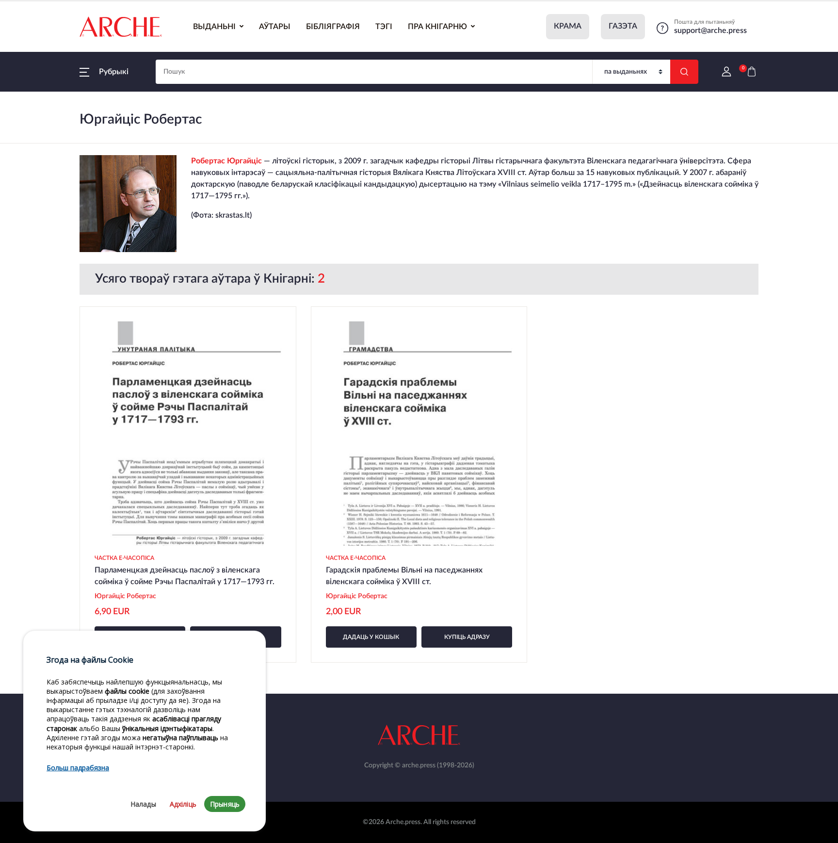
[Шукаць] (684, 72)
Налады (143, 804)
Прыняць (225, 804)
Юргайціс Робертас (126, 596)
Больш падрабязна (78, 768)
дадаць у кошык (371, 637)
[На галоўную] (121, 26)
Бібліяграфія (333, 27)
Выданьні (214, 27)
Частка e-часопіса (124, 558)
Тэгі (383, 27)
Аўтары (274, 27)
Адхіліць (183, 804)
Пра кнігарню (437, 27)
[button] (104, 72)
